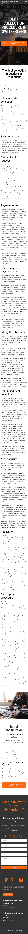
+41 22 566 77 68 (14, 835)
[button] (26, 2)
